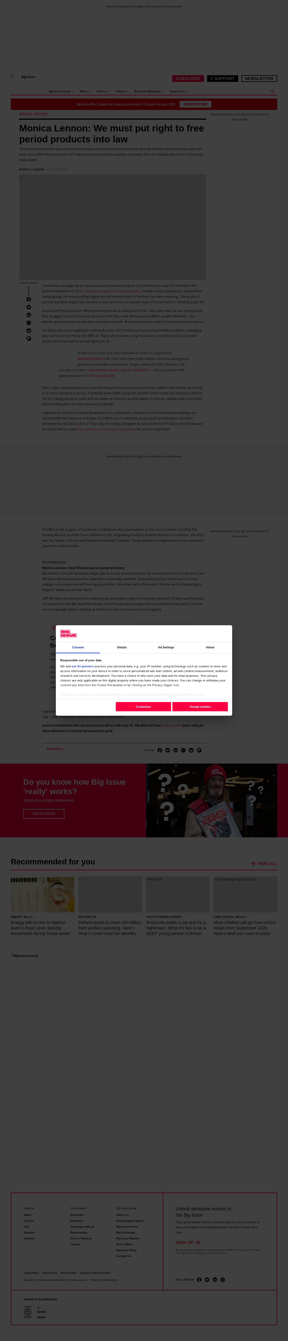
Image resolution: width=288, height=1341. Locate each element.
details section (194, 694)
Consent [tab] (78, 647)
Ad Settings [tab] (166, 647)
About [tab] (210, 647)
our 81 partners (83, 666)
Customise (143, 706)
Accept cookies (200, 706)
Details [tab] (122, 647)
